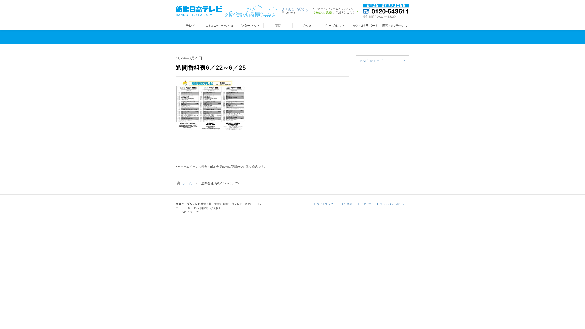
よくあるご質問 (293, 10)
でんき (307, 25)
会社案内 (346, 204)
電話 (278, 25)
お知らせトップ (371, 61)
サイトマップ (325, 204)
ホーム (187, 183)
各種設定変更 (334, 10)
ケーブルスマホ (336, 25)
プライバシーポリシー (393, 204)
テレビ (190, 25)
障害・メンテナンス (394, 25)
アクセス (366, 204)
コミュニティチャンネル (220, 25)
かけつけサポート (365, 25)
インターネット (249, 25)
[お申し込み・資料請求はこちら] (386, 10)
